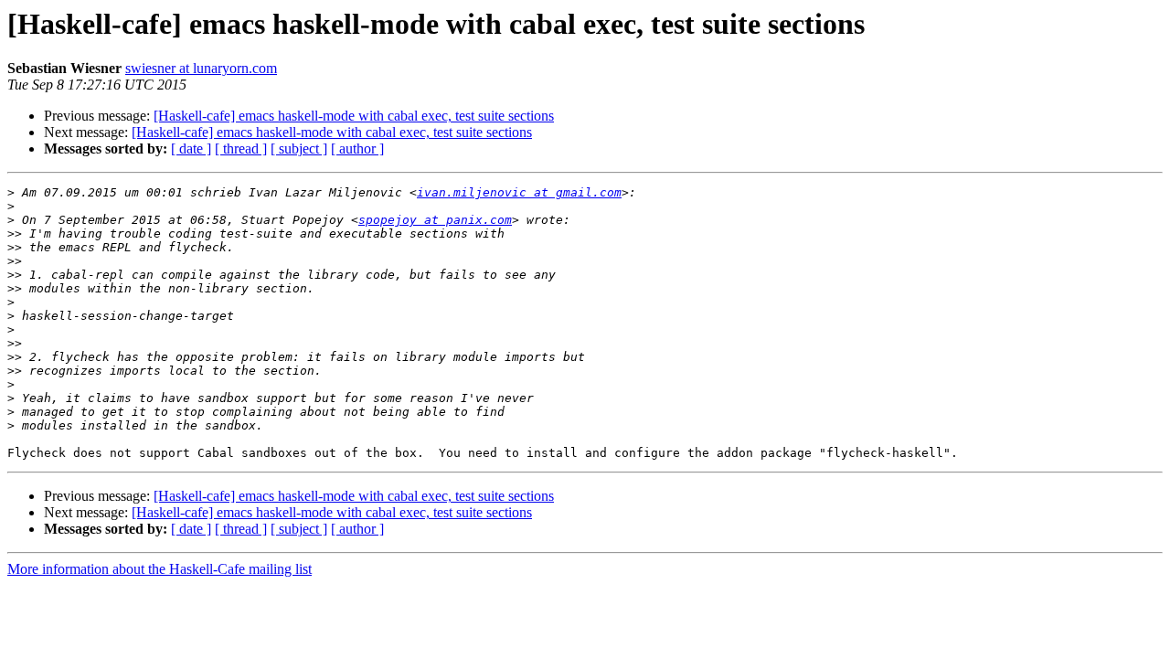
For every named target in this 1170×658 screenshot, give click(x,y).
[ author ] (357, 148)
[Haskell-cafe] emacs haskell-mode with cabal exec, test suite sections (354, 115)
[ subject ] (299, 148)
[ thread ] (241, 148)
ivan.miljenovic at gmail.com (519, 192)
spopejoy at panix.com (435, 220)
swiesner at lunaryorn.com (201, 68)
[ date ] (191, 148)
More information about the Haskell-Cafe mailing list (159, 569)
